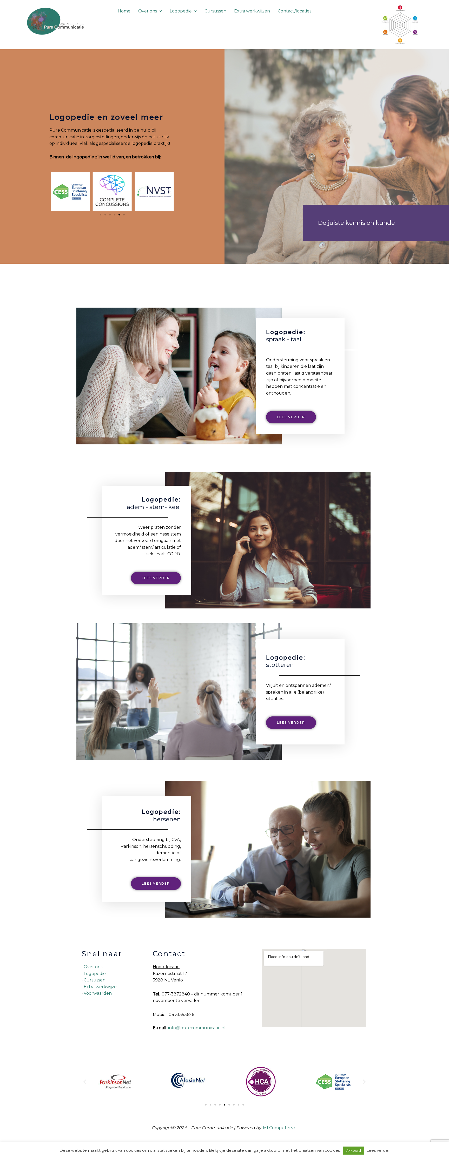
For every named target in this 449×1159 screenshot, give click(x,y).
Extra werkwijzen (252, 11)
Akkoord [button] (353, 1150)
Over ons (147, 11)
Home (124, 11)
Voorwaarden (98, 993)
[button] (150, 11)
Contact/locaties (294, 11)
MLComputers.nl (280, 1127)
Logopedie (181, 11)
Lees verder (378, 1150)
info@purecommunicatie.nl (197, 1027)
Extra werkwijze (100, 986)
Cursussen (215, 11)
